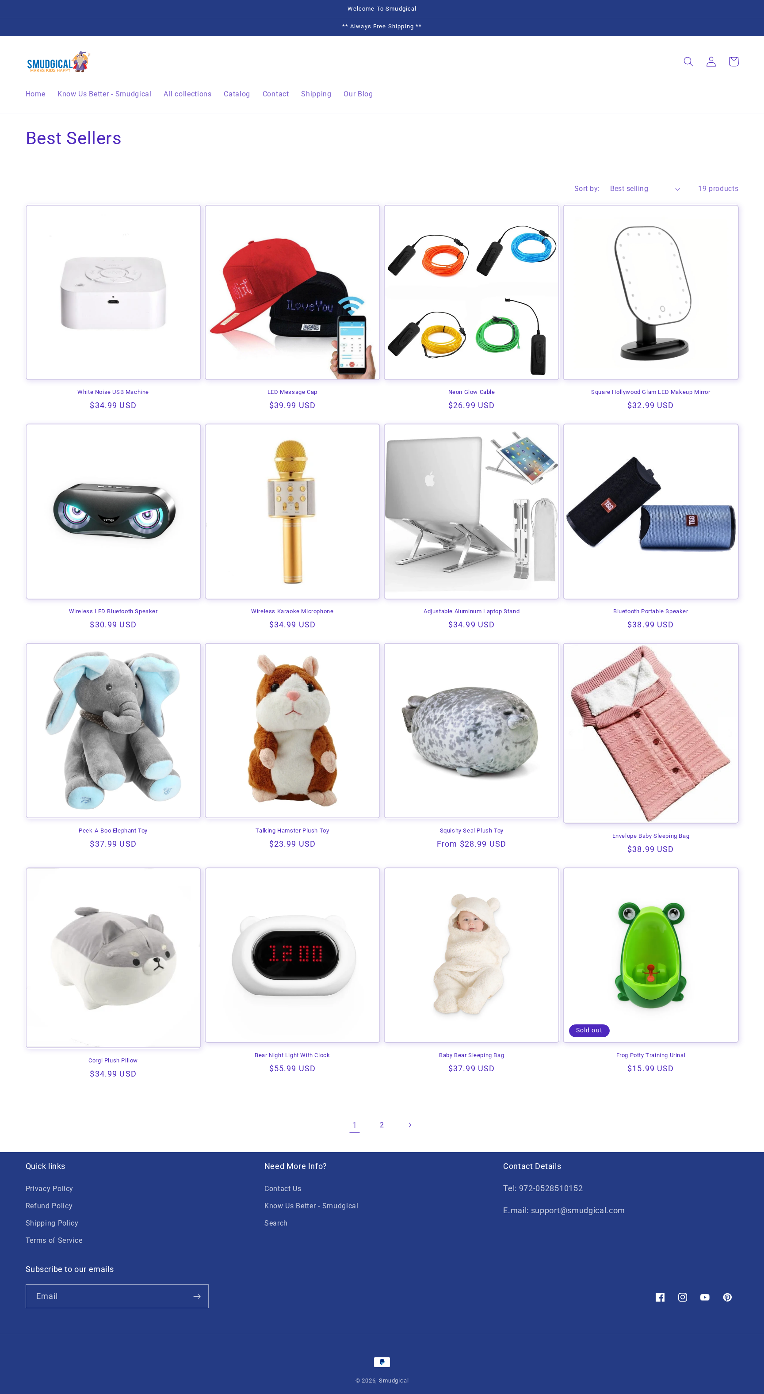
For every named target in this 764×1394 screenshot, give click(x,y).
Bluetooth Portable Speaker (650, 611)
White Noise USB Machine (113, 392)
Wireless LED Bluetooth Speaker (113, 611)
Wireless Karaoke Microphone (292, 611)
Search (276, 1223)
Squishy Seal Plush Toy (472, 830)
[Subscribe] (197, 1296)
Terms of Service (54, 1240)
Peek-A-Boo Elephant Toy (113, 830)
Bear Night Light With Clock (292, 1055)
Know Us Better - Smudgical (311, 1206)
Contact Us (283, 1188)
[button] (689, 61)
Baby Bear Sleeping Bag (471, 1055)
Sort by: (587, 188)
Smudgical (394, 1380)
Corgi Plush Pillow (113, 1060)
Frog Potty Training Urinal (651, 1055)
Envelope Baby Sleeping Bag (651, 836)
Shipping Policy (52, 1223)
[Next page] (409, 1125)
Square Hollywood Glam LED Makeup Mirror (650, 392)
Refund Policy (49, 1206)
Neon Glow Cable (471, 392)
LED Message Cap (292, 392)
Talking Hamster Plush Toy (292, 830)
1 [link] (354, 1125)
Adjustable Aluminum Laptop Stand (472, 611)
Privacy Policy (50, 1188)
